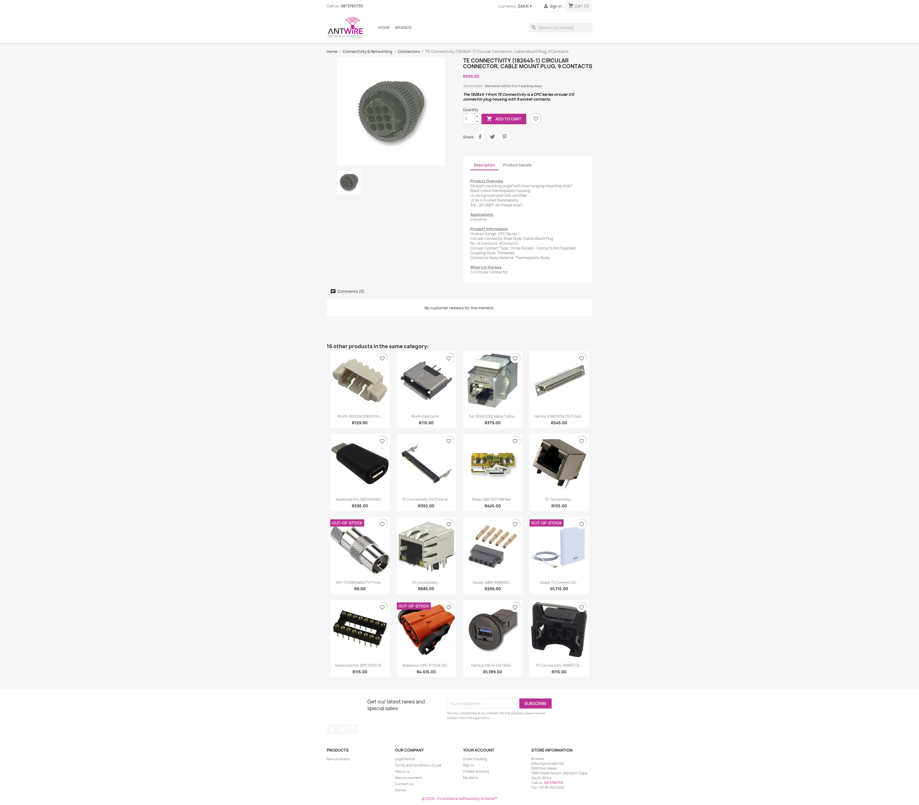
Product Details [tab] (517, 165)
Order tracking (475, 759)
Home (384, 27)
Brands (403, 27)
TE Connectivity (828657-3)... (559, 665)
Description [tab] (484, 165)
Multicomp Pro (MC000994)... (360, 499)
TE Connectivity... (559, 499)
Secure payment (408, 777)
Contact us (404, 784)
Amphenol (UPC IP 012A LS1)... (426, 665)
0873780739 (352, 6)
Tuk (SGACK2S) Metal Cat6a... (493, 416)
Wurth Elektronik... (426, 416)
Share (480, 137)
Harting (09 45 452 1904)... (492, 665)
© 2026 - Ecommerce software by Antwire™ (459, 798)
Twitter (342, 729)
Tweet (492, 137)
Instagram (353, 729)
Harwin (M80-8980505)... (493, 582)
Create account (476, 771)
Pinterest (504, 137)
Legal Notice (405, 759)
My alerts (470, 777)
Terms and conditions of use (418, 765)
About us (402, 771)
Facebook (332, 729)
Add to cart (504, 119)
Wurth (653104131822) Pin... (359, 416)
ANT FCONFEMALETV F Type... (360, 582)
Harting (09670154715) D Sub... (559, 416)
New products (338, 759)
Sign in (468, 765)
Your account (478, 750)
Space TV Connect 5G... (559, 582)
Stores (400, 790)
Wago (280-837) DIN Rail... (492, 499)
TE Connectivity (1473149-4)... (426, 499)
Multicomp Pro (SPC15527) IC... (360, 665)
